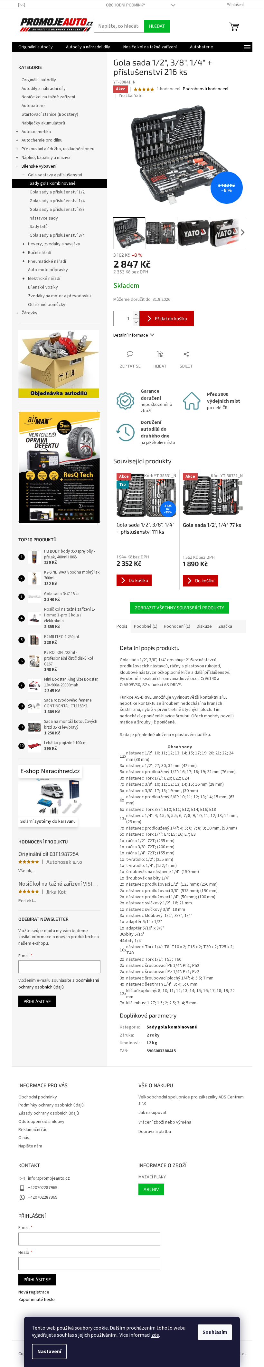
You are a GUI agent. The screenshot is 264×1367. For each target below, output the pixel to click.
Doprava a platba (154, 1132)
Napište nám (30, 1146)
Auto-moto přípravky (48, 270)
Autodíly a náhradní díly (44, 88)
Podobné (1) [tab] (145, 626)
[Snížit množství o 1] (136, 322)
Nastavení (49, 1351)
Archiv (151, 1189)
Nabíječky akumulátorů (43, 123)
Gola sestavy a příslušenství (55, 175)
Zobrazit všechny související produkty (179, 607)
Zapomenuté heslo (36, 1300)
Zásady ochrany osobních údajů (48, 1113)
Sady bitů (39, 226)
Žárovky (29, 313)
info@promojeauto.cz (49, 1178)
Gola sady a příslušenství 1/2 (57, 192)
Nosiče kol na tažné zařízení (48, 97)
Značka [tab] (225, 626)
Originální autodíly (39, 80)
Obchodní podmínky (125, 5)
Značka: (130, 96)
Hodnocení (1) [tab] (177, 626)
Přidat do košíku (171, 318)
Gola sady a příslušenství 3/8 (57, 209)
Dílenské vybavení (39, 166)
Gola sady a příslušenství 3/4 (57, 235)
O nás (23, 1138)
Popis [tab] (122, 626)
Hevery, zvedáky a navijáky (54, 244)
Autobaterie (33, 106)
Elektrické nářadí (44, 278)
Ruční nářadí (39, 253)
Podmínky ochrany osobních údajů (51, 1105)
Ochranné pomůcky (46, 304)
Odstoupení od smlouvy (41, 1121)
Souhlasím (215, 1332)
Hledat (157, 26)
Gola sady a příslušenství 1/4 (57, 201)
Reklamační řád (33, 1129)
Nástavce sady (44, 218)
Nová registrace (33, 1292)
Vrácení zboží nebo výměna (164, 1122)
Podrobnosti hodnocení (205, 89)
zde (155, 1335)
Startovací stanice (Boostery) (50, 114)
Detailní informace (130, 335)
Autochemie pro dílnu (42, 140)
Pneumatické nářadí (47, 261)
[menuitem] (35, 47)
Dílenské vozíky (43, 287)
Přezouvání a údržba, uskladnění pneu (58, 149)
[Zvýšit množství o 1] (136, 315)
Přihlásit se (37, 1001)
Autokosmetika (36, 132)
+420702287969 (42, 1188)
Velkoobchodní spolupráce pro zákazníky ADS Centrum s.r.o (191, 1100)
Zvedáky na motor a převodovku (59, 296)
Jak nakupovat (152, 1113)
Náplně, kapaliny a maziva (46, 157)
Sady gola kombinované (53, 183)
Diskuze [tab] (204, 626)
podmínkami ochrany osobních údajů (58, 983)
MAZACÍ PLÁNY (152, 1177)
